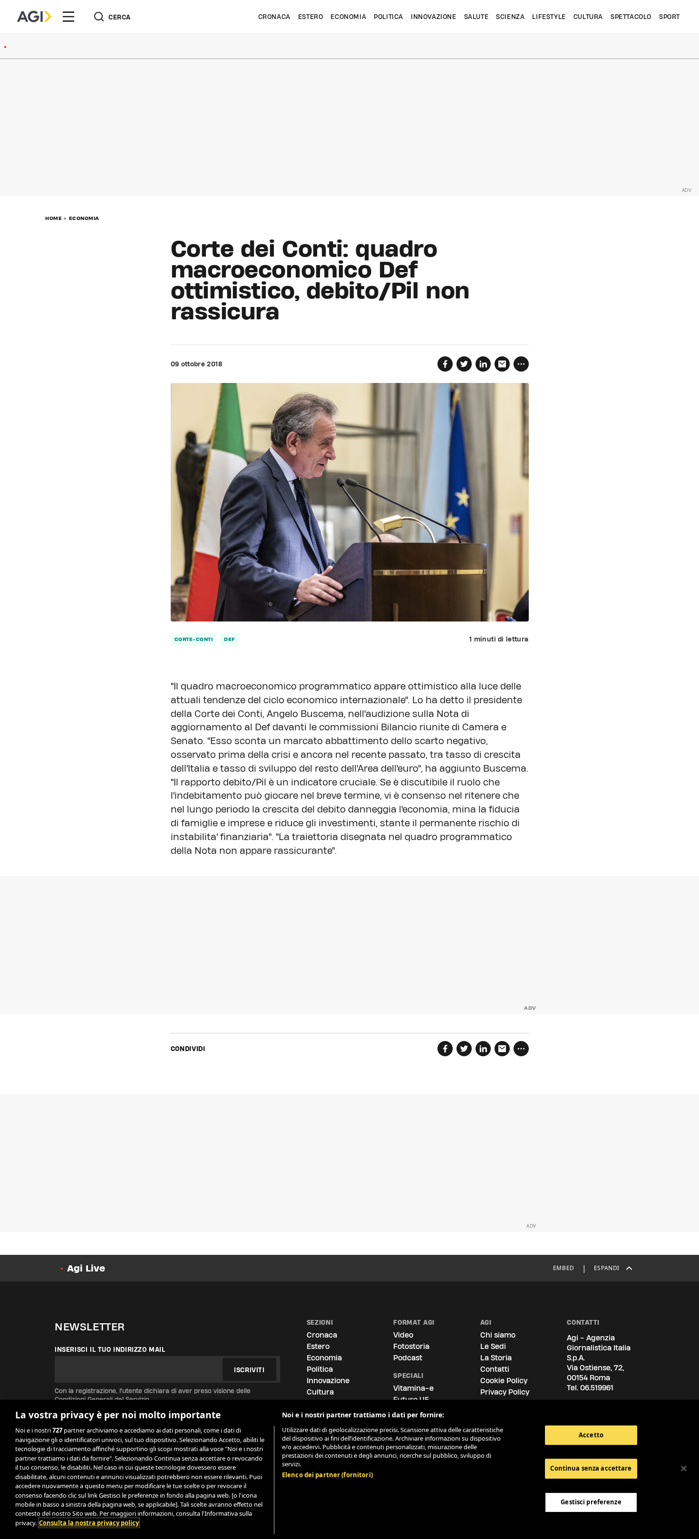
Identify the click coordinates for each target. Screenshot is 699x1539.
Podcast (407, 1357)
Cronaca (274, 16)
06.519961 (596, 1387)
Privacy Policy (504, 1391)
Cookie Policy (503, 1380)
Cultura (588, 16)
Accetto (591, 1435)
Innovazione (433, 16)
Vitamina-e (413, 1388)
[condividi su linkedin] (483, 364)
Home (53, 218)
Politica (388, 16)
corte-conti (194, 639)
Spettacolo (631, 16)
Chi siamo (497, 1334)
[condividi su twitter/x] (464, 364)
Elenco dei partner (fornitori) (327, 1475)
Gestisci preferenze (591, 1502)
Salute (476, 16)
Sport (669, 16)
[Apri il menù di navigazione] (68, 16)
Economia (348, 16)
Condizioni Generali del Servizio (102, 1399)
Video (403, 1334)
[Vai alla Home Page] (34, 16)
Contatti (494, 1369)
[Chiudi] (683, 1468)
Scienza (510, 16)
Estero (310, 16)
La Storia (496, 1357)
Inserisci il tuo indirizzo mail (110, 1349)
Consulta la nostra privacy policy (89, 1523)
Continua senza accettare (590, 1468)
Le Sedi (493, 1346)
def (229, 639)
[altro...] (521, 364)
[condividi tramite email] (502, 364)
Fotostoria (411, 1346)
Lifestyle (548, 16)
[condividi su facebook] (445, 364)
